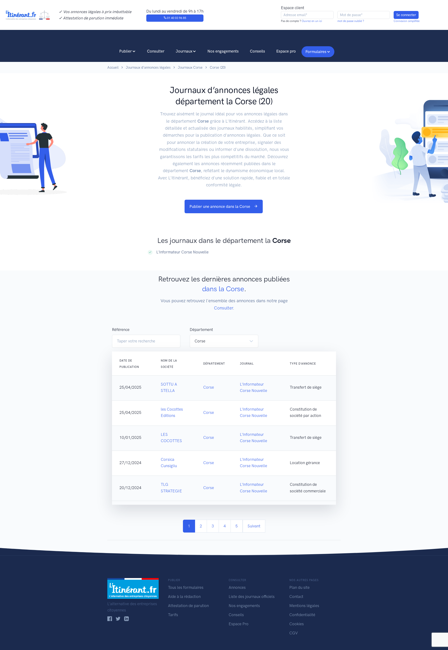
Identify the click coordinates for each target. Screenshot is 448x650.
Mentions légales (304, 605)
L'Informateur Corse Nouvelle (182, 252)
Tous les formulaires (185, 587)
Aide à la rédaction (184, 596)
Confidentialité (302, 614)
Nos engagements (223, 51)
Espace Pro (238, 624)
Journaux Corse (190, 67)
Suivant (254, 526)
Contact (296, 596)
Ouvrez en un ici (311, 21)
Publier (125, 51)
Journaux (184, 51)
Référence (121, 329)
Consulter (155, 51)
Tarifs (173, 614)
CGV (293, 633)
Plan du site (299, 587)
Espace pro (286, 51)
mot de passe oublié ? (350, 21)
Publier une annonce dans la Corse (220, 206)
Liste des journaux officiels (252, 596)
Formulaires (315, 51)
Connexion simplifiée (407, 21)
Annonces (237, 587)
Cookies (296, 624)
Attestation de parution (188, 605)
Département (201, 329)
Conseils (257, 51)
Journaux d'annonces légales (148, 67)
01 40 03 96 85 (176, 18)
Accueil (113, 67)
